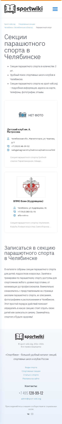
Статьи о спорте (31, 375)
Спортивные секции (31, 371)
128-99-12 (31, 393)
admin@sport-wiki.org (31, 398)
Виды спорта (31, 367)
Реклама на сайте (31, 378)
